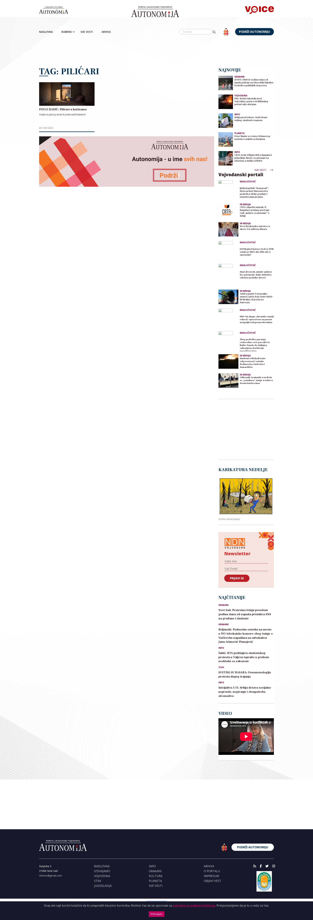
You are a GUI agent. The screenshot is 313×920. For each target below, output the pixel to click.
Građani (239, 76)
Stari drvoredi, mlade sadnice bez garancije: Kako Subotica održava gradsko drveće (256, 275)
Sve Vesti (87, 32)
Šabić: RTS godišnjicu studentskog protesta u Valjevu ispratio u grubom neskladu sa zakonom (243, 657)
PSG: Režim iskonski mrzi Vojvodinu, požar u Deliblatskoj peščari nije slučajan (251, 101)
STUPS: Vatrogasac (229, 519)
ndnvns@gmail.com (50, 875)
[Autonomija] (155, 11)
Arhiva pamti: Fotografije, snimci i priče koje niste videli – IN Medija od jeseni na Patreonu (256, 298)
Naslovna (46, 32)
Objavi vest (212, 881)
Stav (221, 667)
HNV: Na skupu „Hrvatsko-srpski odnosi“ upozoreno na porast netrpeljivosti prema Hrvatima (257, 319)
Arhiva (106, 32)
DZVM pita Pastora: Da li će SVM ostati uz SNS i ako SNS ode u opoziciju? (257, 252)
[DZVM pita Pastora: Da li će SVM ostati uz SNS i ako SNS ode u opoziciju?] (228, 251)
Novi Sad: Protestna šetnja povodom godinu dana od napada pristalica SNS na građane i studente (244, 614)
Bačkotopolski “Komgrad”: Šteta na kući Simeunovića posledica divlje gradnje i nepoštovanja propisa (254, 192)
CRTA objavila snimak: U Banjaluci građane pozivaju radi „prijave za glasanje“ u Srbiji (254, 211)
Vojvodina (240, 95)
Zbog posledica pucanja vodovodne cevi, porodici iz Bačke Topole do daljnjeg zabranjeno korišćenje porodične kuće (255, 344)
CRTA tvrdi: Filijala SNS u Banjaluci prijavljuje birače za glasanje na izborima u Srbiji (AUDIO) (253, 158)
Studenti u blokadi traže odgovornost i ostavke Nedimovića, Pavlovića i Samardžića (253, 363)
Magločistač (248, 181)
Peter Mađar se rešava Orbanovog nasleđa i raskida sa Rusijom (252, 138)
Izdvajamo (102, 871)
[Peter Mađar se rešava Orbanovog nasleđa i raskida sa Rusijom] (225, 139)
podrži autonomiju (254, 32)
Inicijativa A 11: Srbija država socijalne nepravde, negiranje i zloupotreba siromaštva (244, 692)
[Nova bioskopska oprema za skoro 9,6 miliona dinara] (228, 229)
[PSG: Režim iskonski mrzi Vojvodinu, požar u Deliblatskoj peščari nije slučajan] (225, 101)
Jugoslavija (103, 886)
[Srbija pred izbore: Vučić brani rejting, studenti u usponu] (225, 120)
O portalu (212, 871)
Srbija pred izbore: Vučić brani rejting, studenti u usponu (250, 119)
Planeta (239, 133)
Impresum (211, 876)
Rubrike (66, 32)
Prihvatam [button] (156, 914)
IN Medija (245, 204)
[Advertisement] (156, 51)
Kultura (155, 876)
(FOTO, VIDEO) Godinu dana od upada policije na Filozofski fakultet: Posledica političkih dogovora (254, 82)
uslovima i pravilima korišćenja (194, 906)
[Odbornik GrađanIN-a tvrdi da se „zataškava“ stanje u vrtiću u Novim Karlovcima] (228, 380)
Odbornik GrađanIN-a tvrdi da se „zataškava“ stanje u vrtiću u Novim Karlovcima (256, 380)
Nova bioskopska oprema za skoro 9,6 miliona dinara (255, 228)
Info (237, 114)
